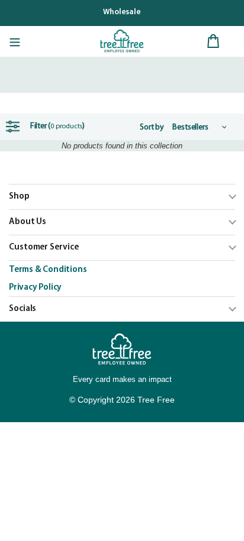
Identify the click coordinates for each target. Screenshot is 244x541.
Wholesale (122, 12)
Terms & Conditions (47, 269)
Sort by (152, 127)
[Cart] (213, 41)
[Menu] (15, 41)
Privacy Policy (35, 287)
